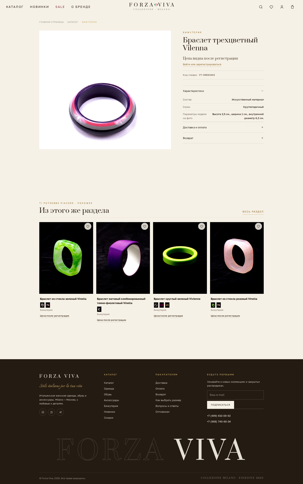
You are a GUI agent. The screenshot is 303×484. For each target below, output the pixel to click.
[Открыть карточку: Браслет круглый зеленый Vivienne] (180, 272)
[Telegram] (60, 412)
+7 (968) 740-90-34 (219, 421)
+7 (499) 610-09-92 (219, 415)
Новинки (39, 7)
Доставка (161, 382)
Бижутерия (111, 405)
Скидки (108, 417)
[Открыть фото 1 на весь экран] (105, 90)
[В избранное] (87, 226)
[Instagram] (42, 412)
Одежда (109, 388)
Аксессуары (111, 400)
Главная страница (51, 22)
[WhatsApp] (51, 412)
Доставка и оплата (195, 127)
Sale (60, 7)
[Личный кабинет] (281, 6)
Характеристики (193, 90)
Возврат (188, 138)
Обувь (108, 394)
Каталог (15, 7)
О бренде (81, 7)
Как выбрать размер (168, 400)
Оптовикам (162, 411)
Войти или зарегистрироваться (202, 64)
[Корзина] (292, 6)
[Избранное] (271, 6)
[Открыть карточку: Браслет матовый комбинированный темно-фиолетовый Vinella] (123, 272)
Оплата (160, 388)
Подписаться (220, 404)
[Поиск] (260, 6)
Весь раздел (253, 211)
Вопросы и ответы (167, 405)
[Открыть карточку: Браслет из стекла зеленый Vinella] (66, 272)
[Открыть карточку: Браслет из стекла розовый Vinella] (237, 272)
